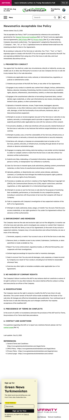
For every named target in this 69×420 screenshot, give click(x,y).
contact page (8, 327)
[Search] (55, 17)
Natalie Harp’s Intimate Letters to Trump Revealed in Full (31, 3)
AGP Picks (6, 3)
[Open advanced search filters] (59, 17)
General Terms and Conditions (26, 37)
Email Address (10, 403)
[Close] (35, 381)
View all (64, 3)
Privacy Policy (38, 39)
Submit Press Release (38, 417)
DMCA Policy (22, 39)
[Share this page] (64, 17)
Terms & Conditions (54, 417)
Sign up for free (19, 411)
